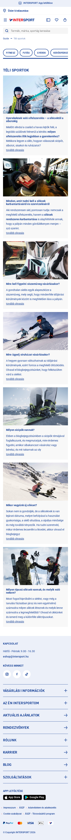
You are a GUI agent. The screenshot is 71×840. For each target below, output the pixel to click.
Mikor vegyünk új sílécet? (21, 505)
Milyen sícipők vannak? (20, 429)
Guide (6, 38)
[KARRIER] (35, 752)
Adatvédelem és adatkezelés (42, 807)
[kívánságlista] (56, 20)
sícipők (48, 435)
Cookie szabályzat (12, 813)
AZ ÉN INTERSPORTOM (21, 703)
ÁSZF (22, 807)
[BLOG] (35, 765)
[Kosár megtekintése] (65, 20)
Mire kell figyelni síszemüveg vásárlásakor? (33, 283)
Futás (26, 53)
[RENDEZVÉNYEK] (35, 728)
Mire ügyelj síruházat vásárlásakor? (28, 354)
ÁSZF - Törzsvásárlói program (40, 813)
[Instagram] (7, 674)
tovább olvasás (15, 150)
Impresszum (9, 807)
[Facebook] (17, 674)
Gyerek (41, 53)
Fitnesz (10, 53)
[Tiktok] (27, 674)
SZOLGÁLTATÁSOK (17, 777)
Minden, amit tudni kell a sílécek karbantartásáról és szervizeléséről (28, 202)
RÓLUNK (9, 740)
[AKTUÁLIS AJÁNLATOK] (35, 715)
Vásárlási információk (24, 690)
